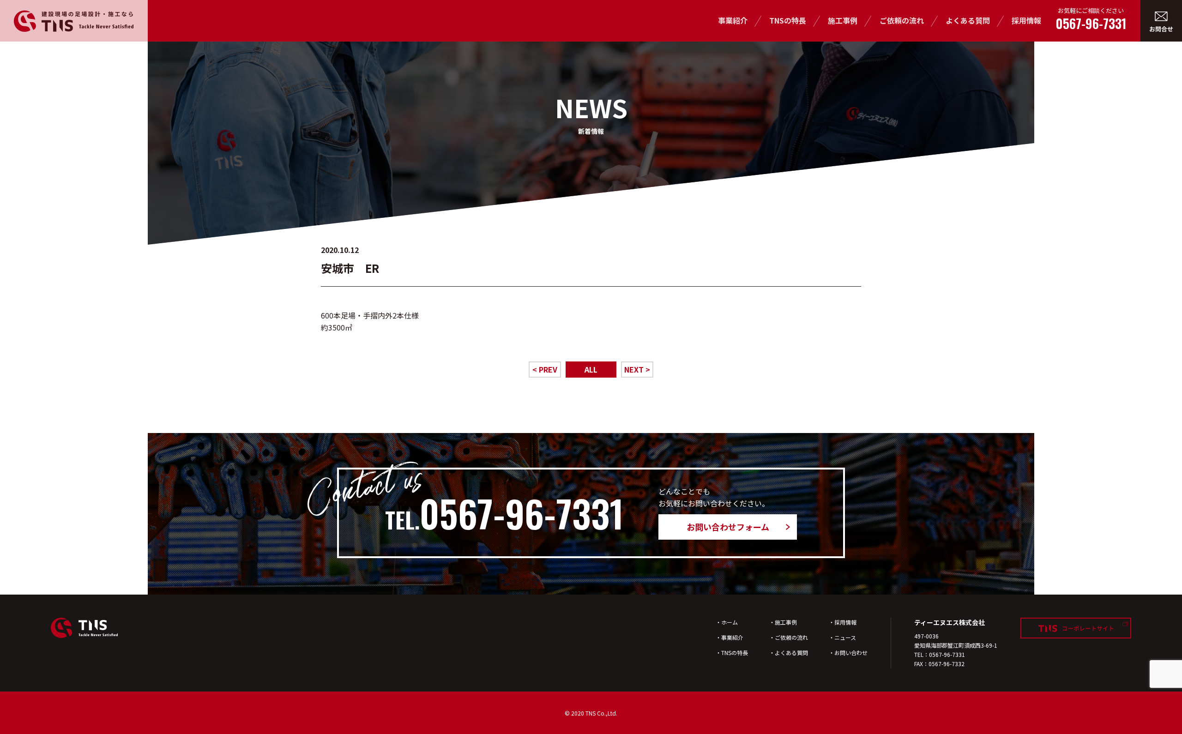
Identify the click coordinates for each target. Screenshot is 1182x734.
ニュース (845, 637)
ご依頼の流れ (902, 20)
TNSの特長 (787, 20)
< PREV (544, 369)
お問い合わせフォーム (728, 527)
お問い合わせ (851, 652)
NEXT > (637, 369)
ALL (591, 369)
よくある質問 (968, 20)
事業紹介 (733, 20)
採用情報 (1026, 20)
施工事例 (842, 20)
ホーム (729, 622)
